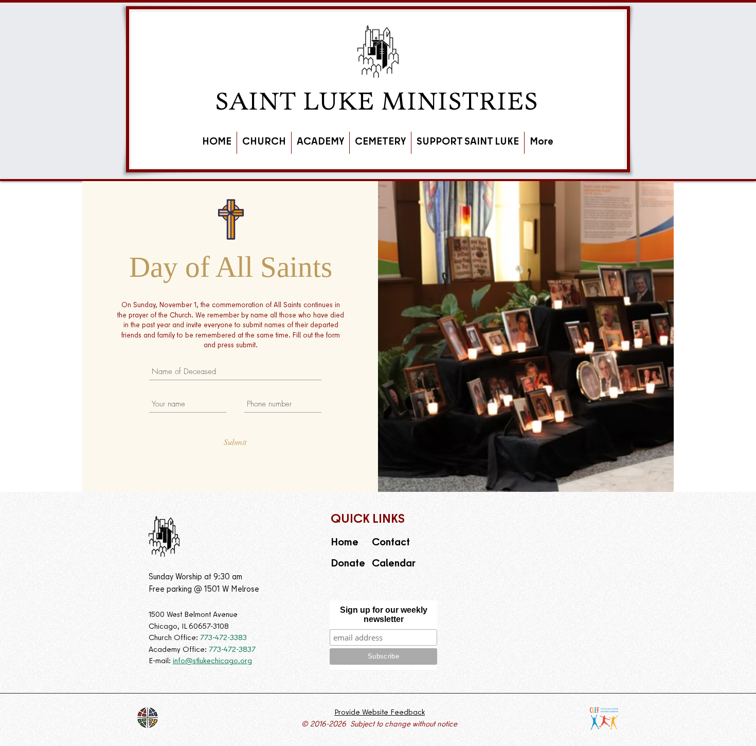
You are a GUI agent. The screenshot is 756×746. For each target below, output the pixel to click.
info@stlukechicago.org (212, 662)
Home (344, 543)
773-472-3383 (224, 638)
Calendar (394, 564)
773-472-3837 (232, 650)
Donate (348, 564)
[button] (264, 143)
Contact (392, 543)
